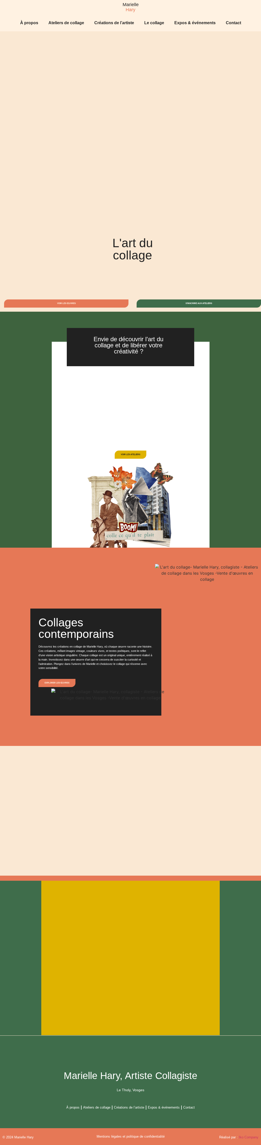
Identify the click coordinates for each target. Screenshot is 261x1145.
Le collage (154, 23)
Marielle (131, 4)
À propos (29, 23)
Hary (130, 9)
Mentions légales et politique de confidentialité (131, 1136)
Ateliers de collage (66, 23)
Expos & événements (195, 23)
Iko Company (248, 1137)
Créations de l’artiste (114, 23)
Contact (233, 23)
